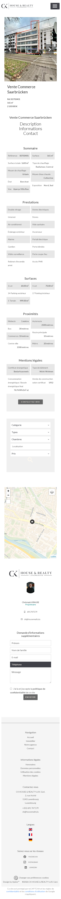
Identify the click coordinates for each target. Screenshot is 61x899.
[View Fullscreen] (8, 501)
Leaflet (53, 556)
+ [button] (8, 491)
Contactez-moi (30, 402)
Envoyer (30, 697)
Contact (30, 133)
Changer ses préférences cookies (34, 877)
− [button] (8, 495)
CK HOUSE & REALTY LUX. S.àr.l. (30, 792)
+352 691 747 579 (30, 808)
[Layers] (52, 492)
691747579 (32, 612)
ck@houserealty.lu (32, 619)
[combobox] (30, 425)
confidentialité (12, 891)
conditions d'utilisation (35, 891)
